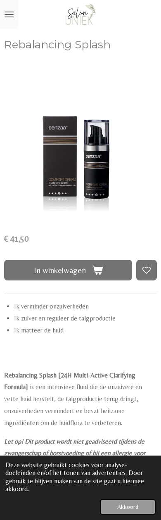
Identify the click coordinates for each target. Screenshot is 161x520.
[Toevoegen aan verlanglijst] (146, 270)
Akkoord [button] (127, 506)
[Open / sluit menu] (9, 14)
